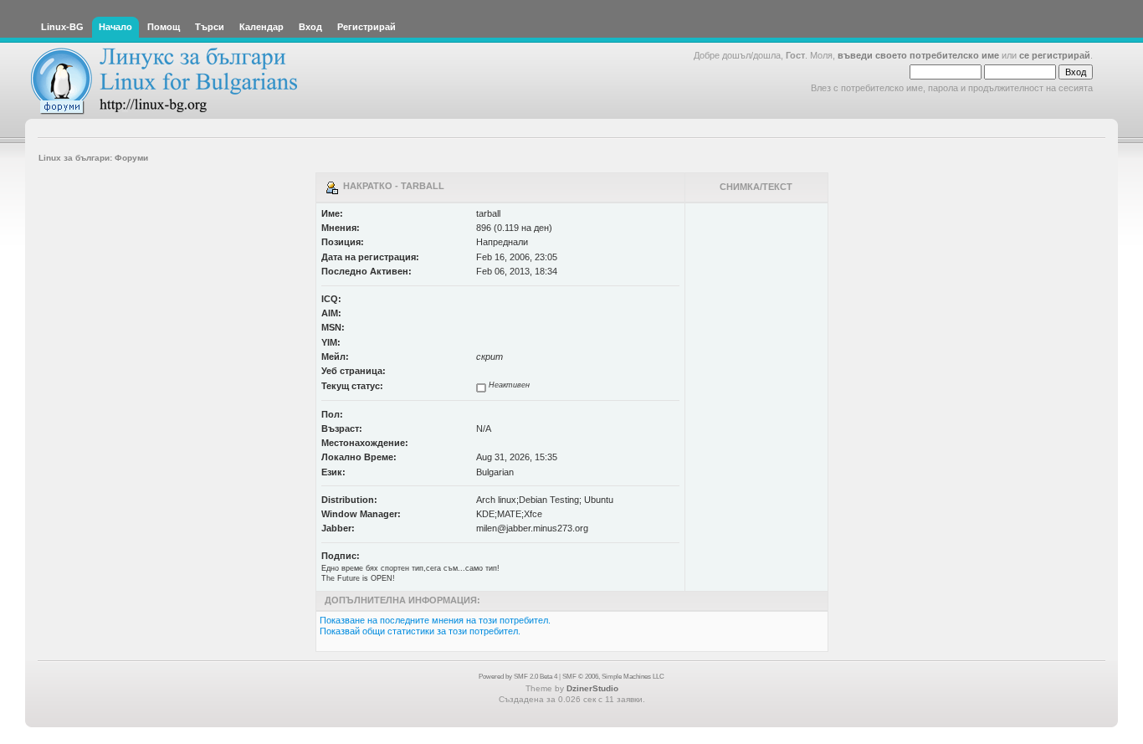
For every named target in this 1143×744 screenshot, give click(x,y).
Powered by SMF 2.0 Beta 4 (518, 676)
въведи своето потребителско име (918, 55)
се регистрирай (1054, 55)
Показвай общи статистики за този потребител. (420, 631)
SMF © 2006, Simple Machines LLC (613, 676)
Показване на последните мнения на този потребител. (435, 620)
